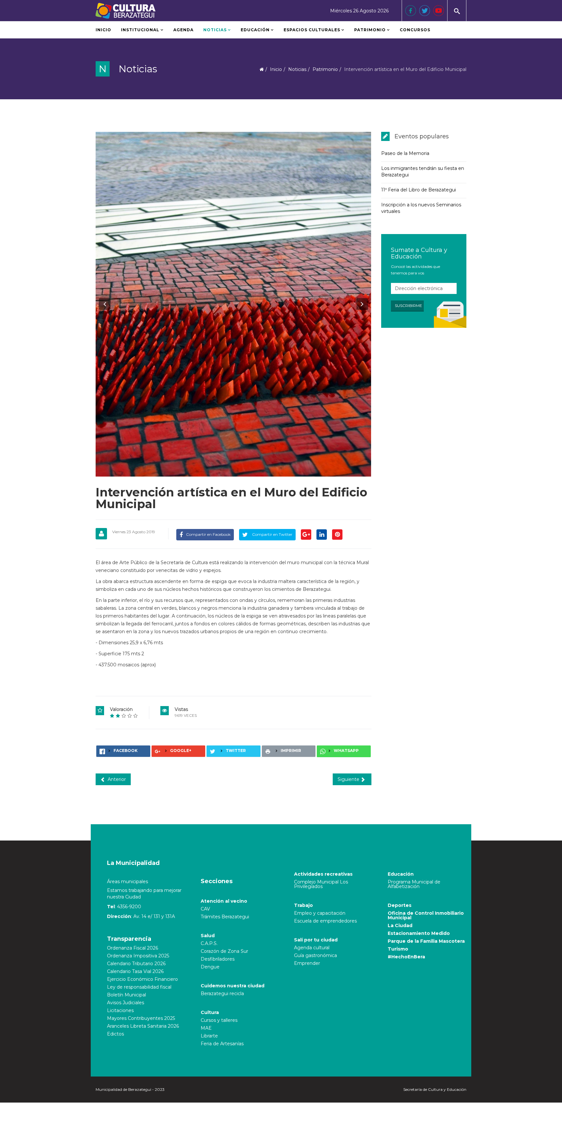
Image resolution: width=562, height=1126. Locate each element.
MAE (206, 1028)
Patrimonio (370, 29)
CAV (205, 909)
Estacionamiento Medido (419, 933)
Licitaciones (120, 1010)
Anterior (116, 779)
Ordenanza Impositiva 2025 (138, 956)
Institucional (140, 29)
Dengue (210, 967)
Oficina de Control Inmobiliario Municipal (426, 915)
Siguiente (349, 779)
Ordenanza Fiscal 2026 (132, 948)
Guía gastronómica (315, 955)
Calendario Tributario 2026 (136, 963)
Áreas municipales (127, 881)
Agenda (183, 29)
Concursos (415, 29)
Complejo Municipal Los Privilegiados (321, 884)
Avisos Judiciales (125, 1003)
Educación (255, 29)
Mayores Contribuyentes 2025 (141, 1018)
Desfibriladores (217, 959)
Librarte (209, 1036)
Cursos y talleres (219, 1020)
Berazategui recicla (222, 993)
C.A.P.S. (209, 943)
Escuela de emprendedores (325, 921)
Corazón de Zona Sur (224, 951)
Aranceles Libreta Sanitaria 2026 (143, 1026)
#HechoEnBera (406, 957)
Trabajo (303, 905)
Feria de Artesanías (222, 1044)
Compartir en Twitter (271, 534)
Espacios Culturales (312, 29)
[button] (105, 304)
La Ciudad (400, 925)
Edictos (115, 1034)
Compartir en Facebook (208, 534)
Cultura (210, 1012)
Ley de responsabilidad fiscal (139, 987)
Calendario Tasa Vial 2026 (135, 971)
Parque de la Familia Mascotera (426, 941)
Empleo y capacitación (319, 913)
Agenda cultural (311, 948)
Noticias (215, 29)
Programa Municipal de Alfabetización (414, 884)
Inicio (103, 29)
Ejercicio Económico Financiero (142, 979)
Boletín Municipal (126, 995)
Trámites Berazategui (225, 917)
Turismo (398, 949)
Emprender (307, 963)
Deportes (399, 905)
